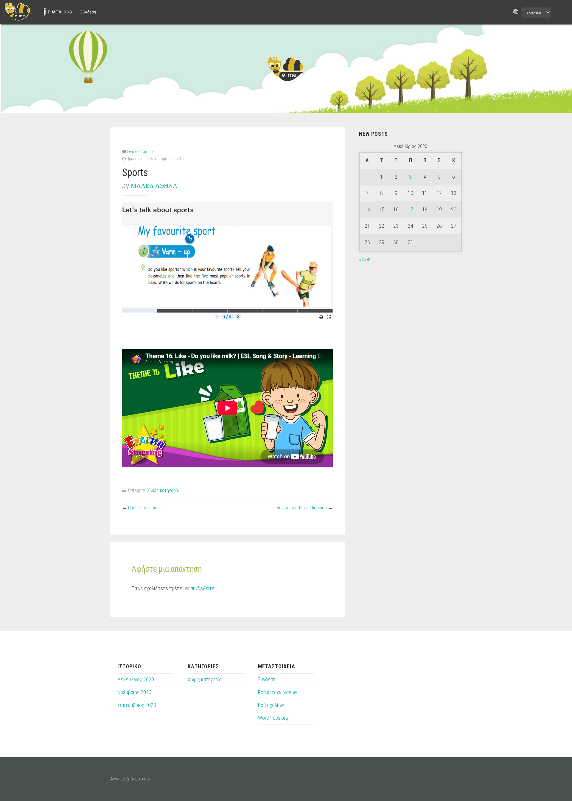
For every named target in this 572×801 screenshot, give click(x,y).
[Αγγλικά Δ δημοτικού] (286, 68)
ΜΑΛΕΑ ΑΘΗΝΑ (154, 185)
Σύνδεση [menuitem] (88, 12)
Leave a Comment (142, 151)
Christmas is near (144, 507)
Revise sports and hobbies (302, 507)
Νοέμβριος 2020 (134, 692)
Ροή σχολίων (271, 705)
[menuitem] (18, 12)
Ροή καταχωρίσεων (277, 692)
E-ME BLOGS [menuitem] (60, 12)
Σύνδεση (267, 680)
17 (410, 210)
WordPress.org (273, 718)
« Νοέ (365, 259)
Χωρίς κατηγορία (163, 490)
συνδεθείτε (202, 588)
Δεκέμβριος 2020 (135, 680)
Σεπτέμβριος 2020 (136, 705)
